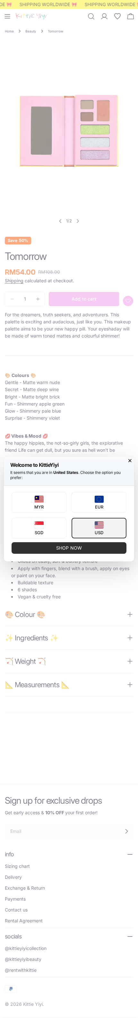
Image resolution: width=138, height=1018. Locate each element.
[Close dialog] (130, 460)
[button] (39, 502)
